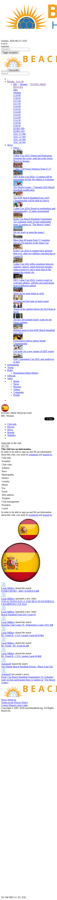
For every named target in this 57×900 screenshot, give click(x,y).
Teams (10, 367)
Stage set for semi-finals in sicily (28, 293)
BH (15, 84)
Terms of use (7, 702)
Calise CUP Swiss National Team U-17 (32, 169)
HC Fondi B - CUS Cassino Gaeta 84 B (22, 635)
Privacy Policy (21, 702)
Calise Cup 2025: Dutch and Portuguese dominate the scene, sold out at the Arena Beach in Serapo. (33, 158)
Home (16, 381)
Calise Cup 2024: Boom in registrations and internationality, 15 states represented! (34, 209)
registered (34, 454)
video (10, 378)
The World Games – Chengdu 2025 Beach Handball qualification (33, 188)
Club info (11, 424)
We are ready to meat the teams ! (29, 232)
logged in (47, 454)
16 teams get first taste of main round (31, 301)
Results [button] (15, 81)
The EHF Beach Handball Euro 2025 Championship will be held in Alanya (31, 199)
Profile (16, 395)
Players (10, 427)
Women (23, 84)
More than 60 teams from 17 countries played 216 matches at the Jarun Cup (31, 241)
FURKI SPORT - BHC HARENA (20, 591)
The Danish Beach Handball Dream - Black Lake (27, 666)
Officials (11, 375)
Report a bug (15, 705)
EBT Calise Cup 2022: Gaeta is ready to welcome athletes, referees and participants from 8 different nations (33, 283)
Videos (16, 389)
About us (11, 699)
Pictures (17, 386)
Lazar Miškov (8, 588)
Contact (5, 705)
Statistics (11, 435)
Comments (18, 392)
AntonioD (6, 664)
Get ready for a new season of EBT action (33, 351)
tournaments (13, 364)
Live (20, 81)
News (10, 145)
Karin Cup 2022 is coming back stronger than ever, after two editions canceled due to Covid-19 (34, 253)
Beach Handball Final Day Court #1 (18, 614)
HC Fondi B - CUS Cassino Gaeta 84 (21, 656)
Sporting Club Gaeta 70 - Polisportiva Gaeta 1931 (27, 625)
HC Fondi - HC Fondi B (15, 645)
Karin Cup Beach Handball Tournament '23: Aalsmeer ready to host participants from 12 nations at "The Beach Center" (32, 222)
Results (10, 432)
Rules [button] (10, 370)
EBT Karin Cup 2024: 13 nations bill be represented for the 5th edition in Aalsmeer (33, 178)
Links (25, 705)
